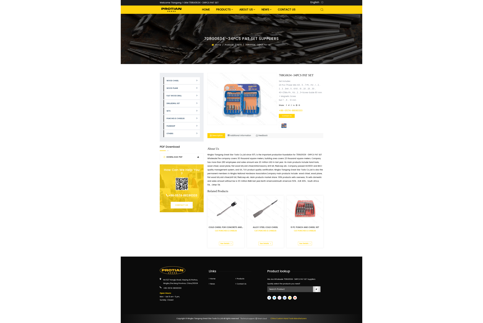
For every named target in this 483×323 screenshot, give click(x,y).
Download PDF (174, 157)
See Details (225, 243)
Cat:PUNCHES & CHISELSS (226, 230)
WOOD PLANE (172, 88)
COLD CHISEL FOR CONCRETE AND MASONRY (231, 227)
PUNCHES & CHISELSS (176, 118)
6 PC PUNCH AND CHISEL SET (305, 227)
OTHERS (170, 133)
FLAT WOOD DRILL (174, 95)
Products (223, 9)
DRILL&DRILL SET (173, 103)
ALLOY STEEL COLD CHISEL (265, 227)
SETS (239, 44)
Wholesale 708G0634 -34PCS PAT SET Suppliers (294, 279)
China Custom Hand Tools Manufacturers (289, 318)
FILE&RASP (171, 126)
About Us (246, 9)
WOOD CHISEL (173, 80)
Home (206, 9)
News (265, 9)
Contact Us (286, 9)
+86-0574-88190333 (183, 195)
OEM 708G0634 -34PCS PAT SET (201, 3)
